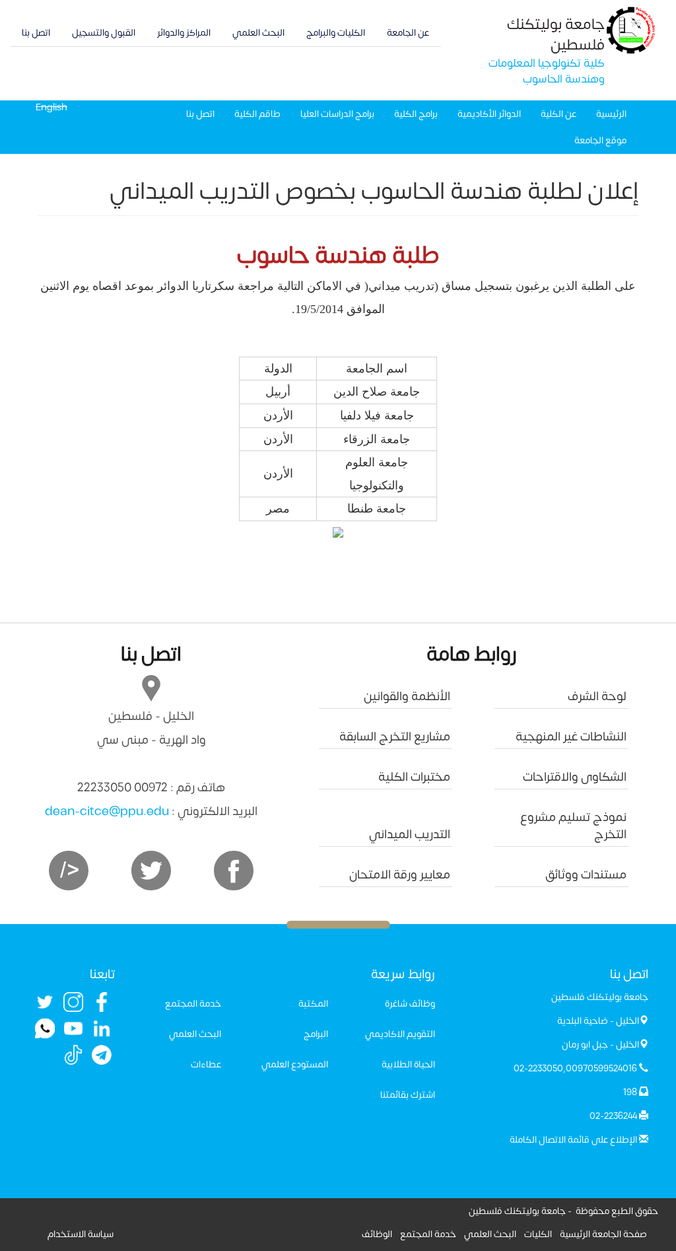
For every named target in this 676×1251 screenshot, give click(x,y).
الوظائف (377, 1234)
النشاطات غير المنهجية (571, 736)
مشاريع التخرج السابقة (394, 736)
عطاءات (206, 1064)
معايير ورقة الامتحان (399, 874)
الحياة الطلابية (408, 1064)
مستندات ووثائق (585, 874)
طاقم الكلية (257, 114)
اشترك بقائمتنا (407, 1094)
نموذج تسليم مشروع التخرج (573, 826)
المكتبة (313, 1003)
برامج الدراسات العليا (337, 114)
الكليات (538, 1234)
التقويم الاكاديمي (400, 1034)
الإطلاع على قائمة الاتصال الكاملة (573, 1139)
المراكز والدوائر (184, 32)
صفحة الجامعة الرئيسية (603, 1234)
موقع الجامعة (600, 140)
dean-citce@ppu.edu (107, 811)
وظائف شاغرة (410, 1003)
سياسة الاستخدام (81, 1234)
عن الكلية (558, 114)
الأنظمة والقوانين (407, 696)
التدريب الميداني (409, 834)
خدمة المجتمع (193, 1003)
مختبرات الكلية (414, 777)
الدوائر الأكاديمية (489, 114)
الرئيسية (611, 114)
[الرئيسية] (631, 29)
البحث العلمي (258, 32)
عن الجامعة (408, 32)
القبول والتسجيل (103, 32)
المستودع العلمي (294, 1064)
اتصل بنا (36, 32)
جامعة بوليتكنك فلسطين (556, 35)
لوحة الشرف (597, 696)
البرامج (316, 1034)
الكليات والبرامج (335, 32)
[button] (338, 532)
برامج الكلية (416, 114)
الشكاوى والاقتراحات (574, 777)
